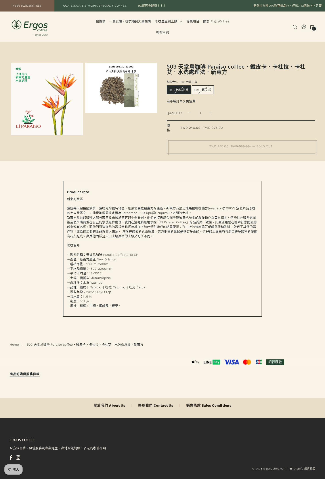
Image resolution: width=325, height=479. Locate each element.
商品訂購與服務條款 (25, 374)
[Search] (295, 27)
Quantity (174, 113)
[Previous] (140, 5)
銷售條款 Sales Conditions (208, 406)
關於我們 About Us (109, 406)
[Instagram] (18, 457)
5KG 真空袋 (202, 90)
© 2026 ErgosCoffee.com (269, 468)
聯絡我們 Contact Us (155, 406)
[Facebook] (11, 457)
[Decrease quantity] (189, 113)
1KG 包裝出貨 (179, 90)
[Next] (320, 5)
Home (14, 344)
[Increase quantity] (211, 113)
